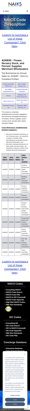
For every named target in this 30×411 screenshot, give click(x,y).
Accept (15, 399)
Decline (15, 404)
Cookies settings (15, 395)
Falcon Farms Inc (8, 101)
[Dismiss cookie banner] (24, 354)
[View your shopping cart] (27, 11)
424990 (15, 138)
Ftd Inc (8, 96)
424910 (22, 148)
